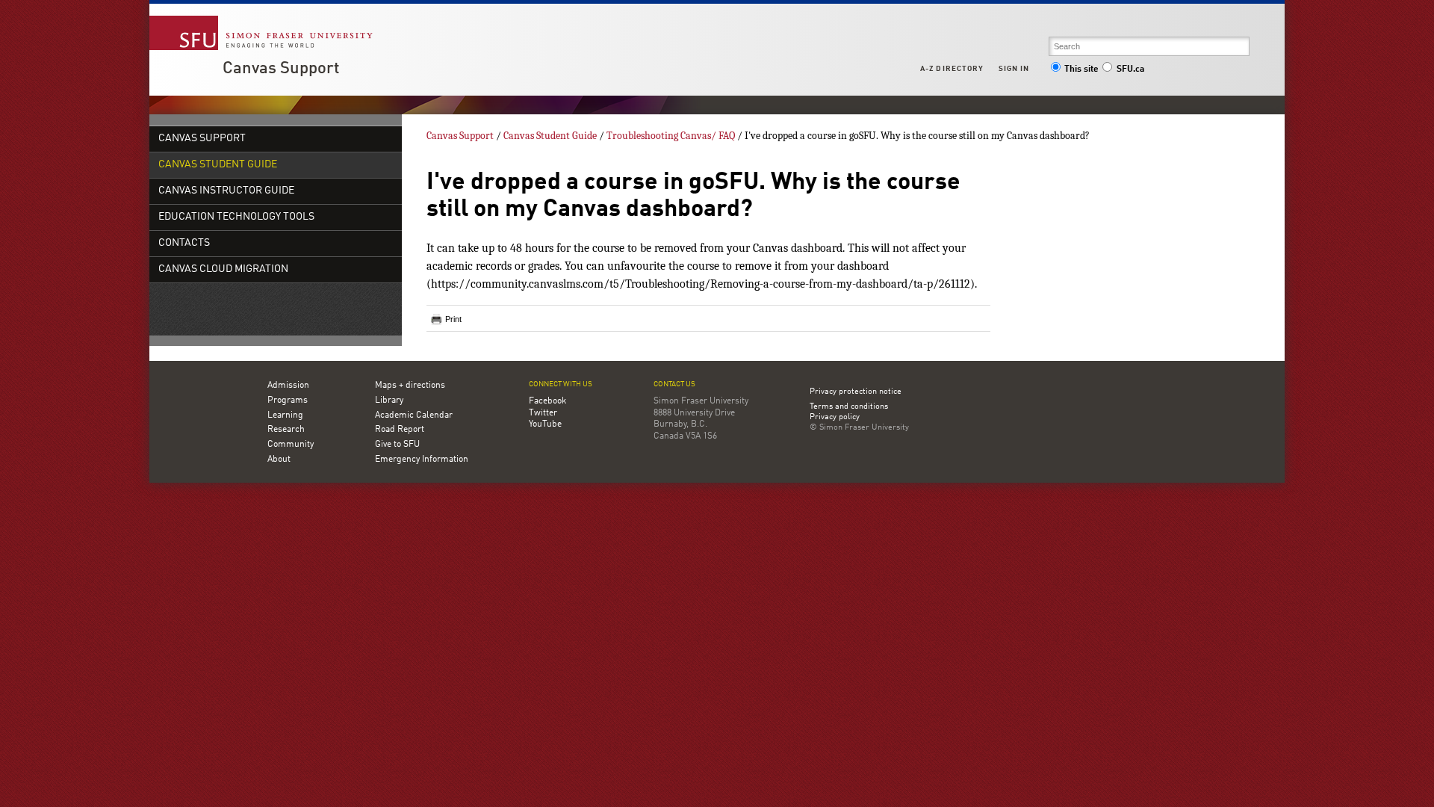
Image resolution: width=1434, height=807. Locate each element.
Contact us (674, 384)
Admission (288, 385)
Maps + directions (410, 385)
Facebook (547, 401)
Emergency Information (421, 459)
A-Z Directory (951, 68)
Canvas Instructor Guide (226, 191)
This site (1081, 69)
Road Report (399, 429)
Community (290, 444)
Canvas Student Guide (217, 165)
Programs (287, 400)
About (279, 459)
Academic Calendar (414, 415)
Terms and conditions (849, 407)
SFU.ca (1130, 69)
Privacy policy (835, 417)
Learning (285, 415)
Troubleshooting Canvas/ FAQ (670, 135)
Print (453, 319)
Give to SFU (397, 444)
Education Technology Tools (236, 217)
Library (389, 400)
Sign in (1014, 68)
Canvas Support (281, 69)
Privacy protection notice (855, 392)
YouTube (545, 424)
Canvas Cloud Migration (223, 269)
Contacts (184, 243)
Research (286, 429)
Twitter (543, 413)
